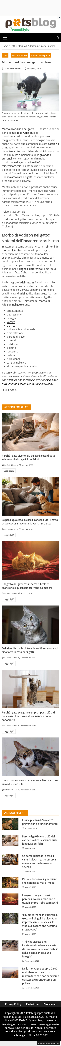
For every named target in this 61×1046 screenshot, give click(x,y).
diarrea (11, 325)
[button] (58, 38)
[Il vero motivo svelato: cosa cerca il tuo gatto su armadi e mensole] (30, 756)
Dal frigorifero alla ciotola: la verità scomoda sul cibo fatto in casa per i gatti (30, 650)
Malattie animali (19, 55)
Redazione (32, 1004)
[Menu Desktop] (5, 37)
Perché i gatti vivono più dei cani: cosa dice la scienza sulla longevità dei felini (28, 457)
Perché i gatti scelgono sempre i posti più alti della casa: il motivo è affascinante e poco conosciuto (28, 716)
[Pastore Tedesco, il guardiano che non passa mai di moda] (10, 883)
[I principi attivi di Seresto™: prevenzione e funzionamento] (10, 824)
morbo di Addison (22, 133)
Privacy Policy (13, 1004)
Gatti (5, 55)
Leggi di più (9, 470)
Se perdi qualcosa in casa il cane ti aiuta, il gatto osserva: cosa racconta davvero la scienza (30, 521)
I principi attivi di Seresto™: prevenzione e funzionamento (40, 822)
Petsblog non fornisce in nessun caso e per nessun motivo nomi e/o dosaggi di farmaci (29, 381)
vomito (11, 322)
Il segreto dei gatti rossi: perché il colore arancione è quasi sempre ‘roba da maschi (27, 585)
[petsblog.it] (30, 24)
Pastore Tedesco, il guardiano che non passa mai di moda (39, 880)
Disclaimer (49, 1004)
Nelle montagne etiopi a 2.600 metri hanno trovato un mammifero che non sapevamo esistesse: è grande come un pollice (40, 976)
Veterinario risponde (40, 55)
